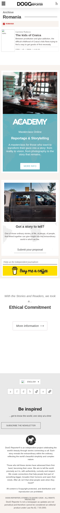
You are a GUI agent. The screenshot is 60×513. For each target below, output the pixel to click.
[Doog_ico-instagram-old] (17, 391)
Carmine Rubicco (23, 32)
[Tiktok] (36, 391)
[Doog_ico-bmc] (10, 391)
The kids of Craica (28, 35)
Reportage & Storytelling (30, 138)
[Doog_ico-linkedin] (43, 391)
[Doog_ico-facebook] (30, 391)
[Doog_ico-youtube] (23, 391)
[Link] (50, 391)
